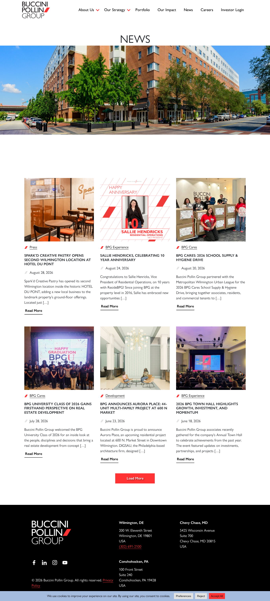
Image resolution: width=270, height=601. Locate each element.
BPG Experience (117, 247)
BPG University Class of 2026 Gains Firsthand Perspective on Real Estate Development (58, 408)
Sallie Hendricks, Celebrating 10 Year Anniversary (132, 257)
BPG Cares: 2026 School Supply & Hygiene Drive (207, 257)
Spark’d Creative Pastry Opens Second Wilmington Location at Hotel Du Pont (57, 259)
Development (115, 395)
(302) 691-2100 (130, 546)
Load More (135, 478)
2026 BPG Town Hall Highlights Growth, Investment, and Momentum (207, 408)
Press (33, 247)
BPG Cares (189, 247)
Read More (33, 310)
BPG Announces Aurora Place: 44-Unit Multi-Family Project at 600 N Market (133, 408)
